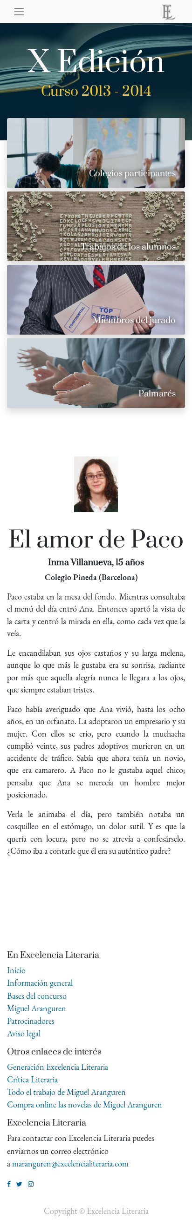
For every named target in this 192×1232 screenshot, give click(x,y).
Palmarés (157, 394)
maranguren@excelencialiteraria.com (70, 1163)
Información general (40, 982)
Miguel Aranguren (36, 1008)
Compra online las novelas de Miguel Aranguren (84, 1104)
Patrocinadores (31, 1020)
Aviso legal (24, 1033)
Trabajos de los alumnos (128, 247)
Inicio (16, 970)
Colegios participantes (132, 173)
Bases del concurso (37, 995)
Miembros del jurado (134, 320)
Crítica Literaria (32, 1079)
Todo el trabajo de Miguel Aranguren (66, 1092)
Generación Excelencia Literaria (57, 1066)
